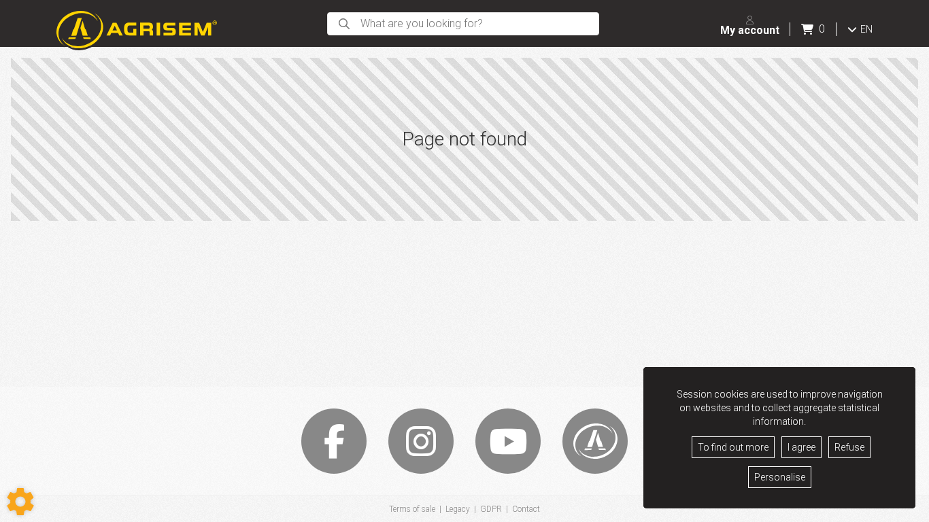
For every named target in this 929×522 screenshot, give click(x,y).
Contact (526, 509)
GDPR (491, 509)
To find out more (733, 447)
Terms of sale (412, 509)
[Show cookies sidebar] (20, 501)
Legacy (457, 509)
